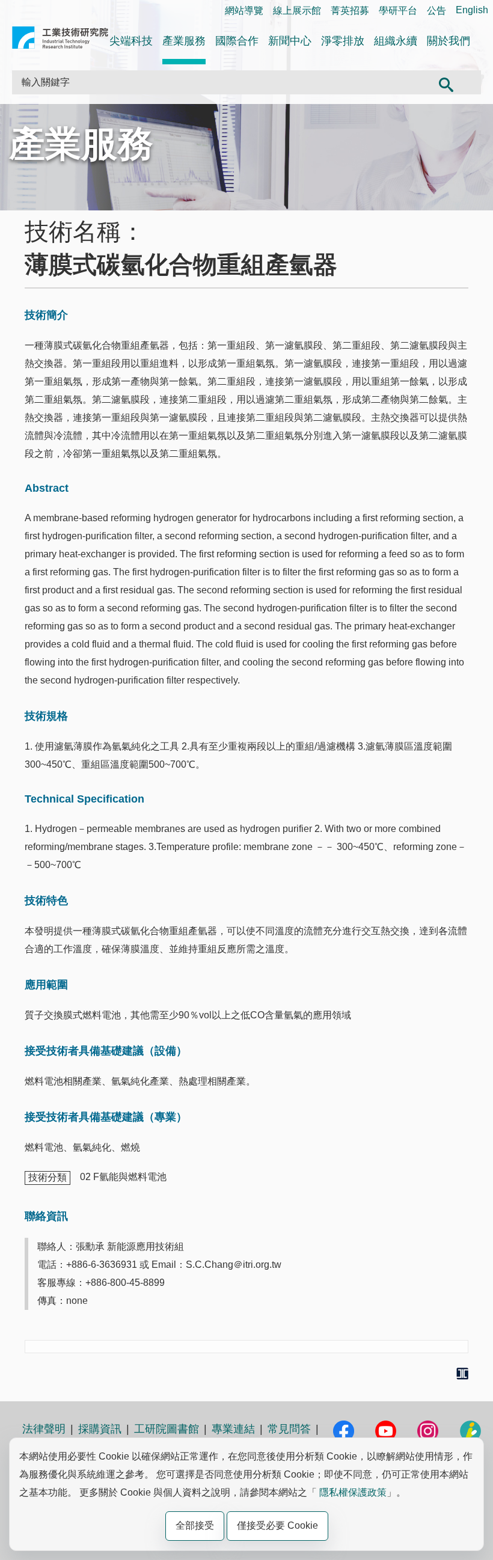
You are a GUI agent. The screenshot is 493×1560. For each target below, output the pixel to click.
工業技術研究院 (60, 40)
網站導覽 (244, 10)
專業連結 (233, 1429)
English (472, 10)
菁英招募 (350, 10)
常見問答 (289, 1429)
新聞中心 (289, 41)
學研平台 (398, 10)
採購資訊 (99, 1429)
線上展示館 (297, 10)
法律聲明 (44, 1429)
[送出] (446, 82)
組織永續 (395, 41)
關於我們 (448, 41)
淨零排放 (342, 41)
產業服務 (184, 41)
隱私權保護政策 (353, 1492)
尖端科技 (131, 41)
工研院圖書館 (166, 1429)
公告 (436, 10)
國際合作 (237, 41)
